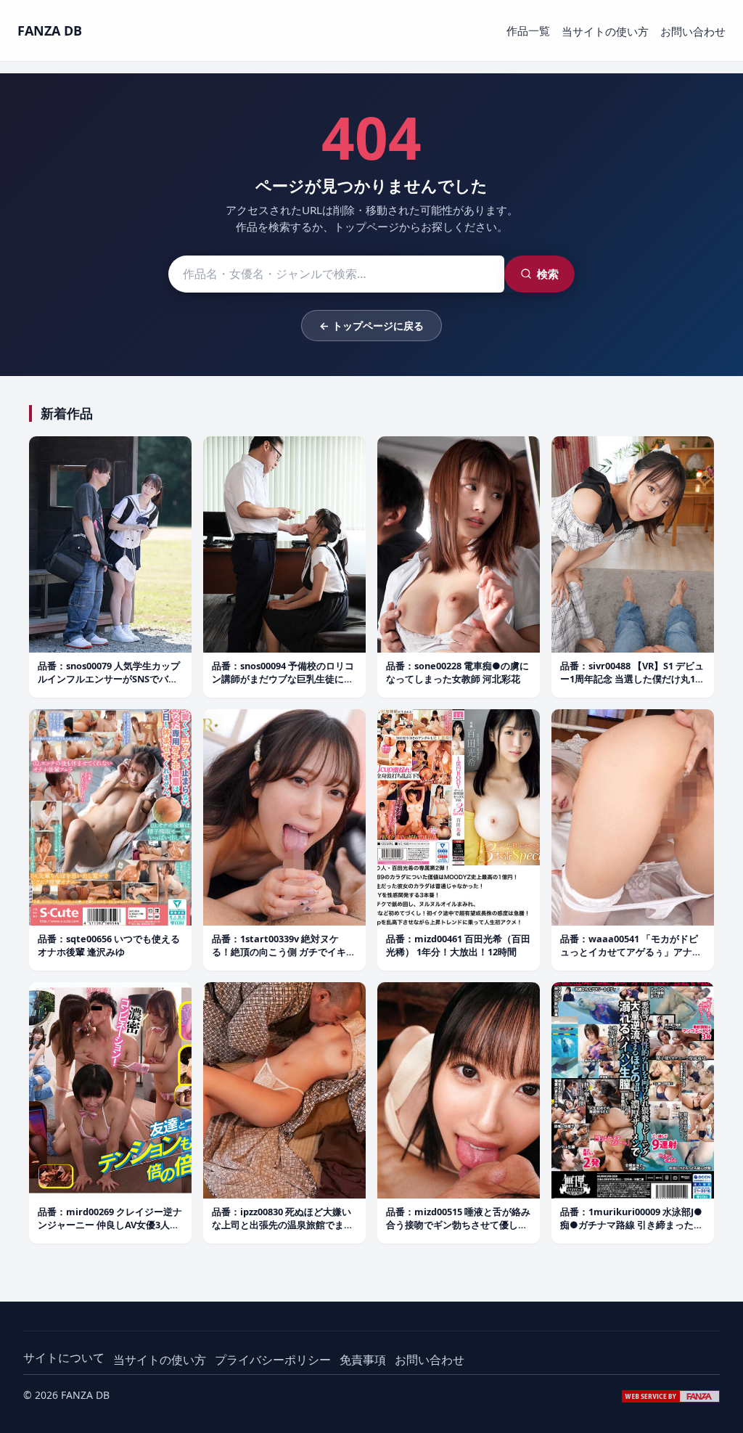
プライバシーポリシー (273, 1360)
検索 (548, 273)
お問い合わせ (693, 31)
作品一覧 (528, 30)
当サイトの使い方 (605, 31)
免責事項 (363, 1360)
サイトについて (63, 1357)
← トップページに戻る (371, 325)
